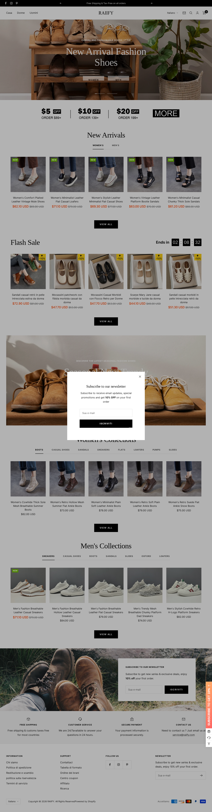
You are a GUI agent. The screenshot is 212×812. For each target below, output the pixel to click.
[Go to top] (209, 744)
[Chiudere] (140, 377)
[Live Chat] (209, 738)
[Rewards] (209, 731)
